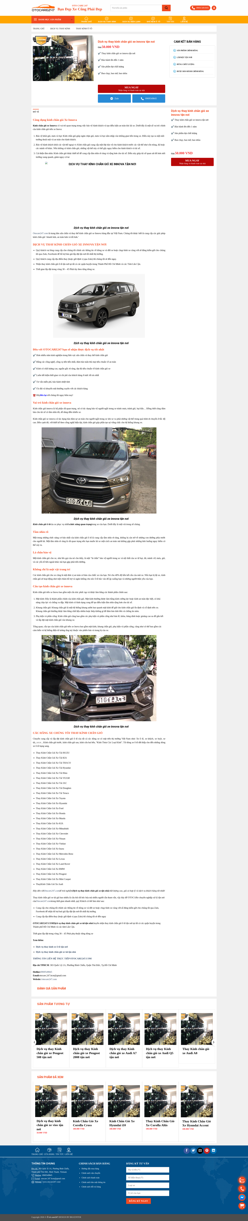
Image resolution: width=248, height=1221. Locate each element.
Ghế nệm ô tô (153, 22)
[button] (214, 8)
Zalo (117, 98)
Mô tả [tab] (36, 112)
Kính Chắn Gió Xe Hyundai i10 (122, 1123)
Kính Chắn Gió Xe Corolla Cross (85, 1123)
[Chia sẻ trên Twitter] (193, 1151)
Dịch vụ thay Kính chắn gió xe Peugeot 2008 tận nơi (86, 1053)
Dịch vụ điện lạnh (131, 22)
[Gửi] (166, 8)
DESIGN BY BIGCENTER (69, 1217)
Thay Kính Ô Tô (84, 29)
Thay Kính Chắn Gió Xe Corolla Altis (160, 1123)
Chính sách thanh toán (90, 1177)
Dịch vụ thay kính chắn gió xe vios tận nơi (50, 1125)
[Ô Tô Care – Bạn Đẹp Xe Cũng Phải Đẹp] (43, 8)
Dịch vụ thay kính (107, 22)
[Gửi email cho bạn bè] (200, 1151)
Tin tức (170, 22)
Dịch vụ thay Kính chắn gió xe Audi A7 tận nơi (123, 1053)
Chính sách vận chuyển (91, 1173)
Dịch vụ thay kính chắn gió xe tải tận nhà (56, 952)
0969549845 (151, 98)
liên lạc (43, 395)
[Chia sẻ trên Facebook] (187, 1151)
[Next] (213, 1042)
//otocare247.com (49, 979)
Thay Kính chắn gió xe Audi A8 (195, 1051)
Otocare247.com (40, 233)
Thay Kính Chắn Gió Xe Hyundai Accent (196, 1123)
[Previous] (34, 1042)
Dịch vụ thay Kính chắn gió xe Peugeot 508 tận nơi (50, 1053)
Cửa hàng (49, 1154)
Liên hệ (184, 22)
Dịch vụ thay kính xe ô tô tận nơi (52, 947)
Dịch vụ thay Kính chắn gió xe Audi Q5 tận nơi (159, 1053)
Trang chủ (86, 22)
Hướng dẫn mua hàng (90, 1168)
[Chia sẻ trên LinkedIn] (213, 1151)
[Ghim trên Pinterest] (207, 1151)
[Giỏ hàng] (242, 1205)
